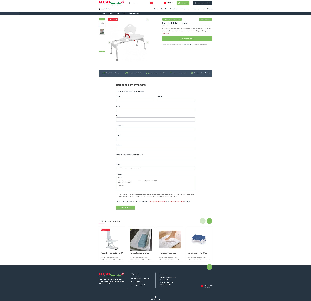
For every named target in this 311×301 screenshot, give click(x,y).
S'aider (118, 13)
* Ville (118, 116)
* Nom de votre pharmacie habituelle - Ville (129, 155)
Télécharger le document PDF (172, 19)
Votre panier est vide (204, 3)
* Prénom (160, 96)
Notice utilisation (205, 19)
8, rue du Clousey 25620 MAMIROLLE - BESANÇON (140, 278)
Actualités (164, 9)
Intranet (162, 287)
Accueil (156, 9)
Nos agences (184, 9)
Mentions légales (164, 280)
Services (193, 9)
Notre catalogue (106, 9)
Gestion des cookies (165, 284)
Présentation (174, 9)
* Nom (118, 96)
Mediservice (102, 13)
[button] (109, 42)
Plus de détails (165, 33)
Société (118, 106)
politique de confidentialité (158, 201)
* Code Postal (120, 125)
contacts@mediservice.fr (138, 285)
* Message (119, 174)
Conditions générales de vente (168, 277)
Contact (209, 9)
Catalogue (110, 13)
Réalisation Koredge (155, 299)
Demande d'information (187, 39)
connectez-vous (187, 45)
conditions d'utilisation (177, 201)
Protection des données (166, 282)
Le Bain (124, 13)
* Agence (118, 164)
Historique (201, 9)
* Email (118, 135)
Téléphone (119, 145)
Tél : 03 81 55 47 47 (136, 282)
